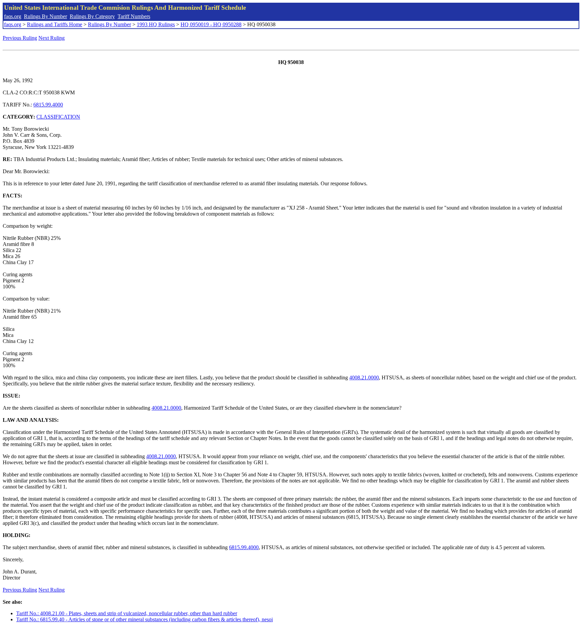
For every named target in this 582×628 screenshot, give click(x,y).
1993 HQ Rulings (156, 24)
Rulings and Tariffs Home (54, 24)
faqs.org (12, 16)
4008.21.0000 (364, 377)
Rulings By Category (92, 16)
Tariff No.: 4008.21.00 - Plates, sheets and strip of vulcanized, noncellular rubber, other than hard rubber (126, 613)
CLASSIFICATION (58, 117)
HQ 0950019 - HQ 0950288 (211, 24)
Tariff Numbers (134, 16)
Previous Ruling (20, 38)
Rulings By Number (45, 16)
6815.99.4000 (48, 104)
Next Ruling (51, 38)
